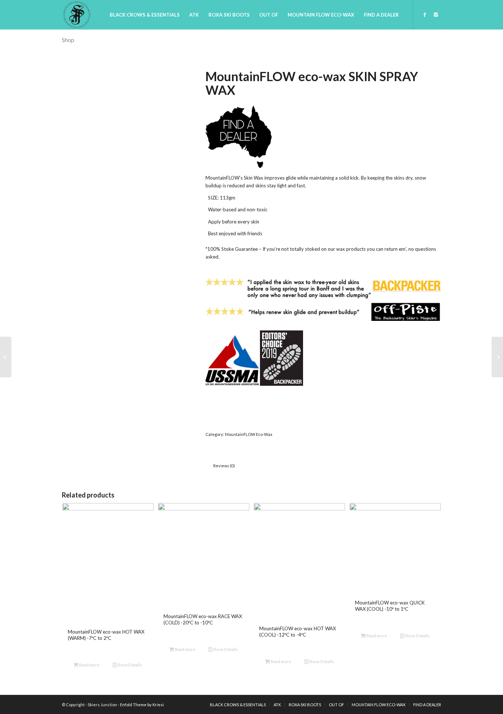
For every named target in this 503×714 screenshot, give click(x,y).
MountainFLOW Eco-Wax (248, 434)
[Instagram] (435, 14)
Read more (88, 664)
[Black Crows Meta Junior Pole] (497, 357)
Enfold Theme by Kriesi (142, 704)
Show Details (129, 664)
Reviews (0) (224, 465)
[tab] (223, 465)
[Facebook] (424, 14)
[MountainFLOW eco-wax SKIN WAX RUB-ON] (5, 357)
